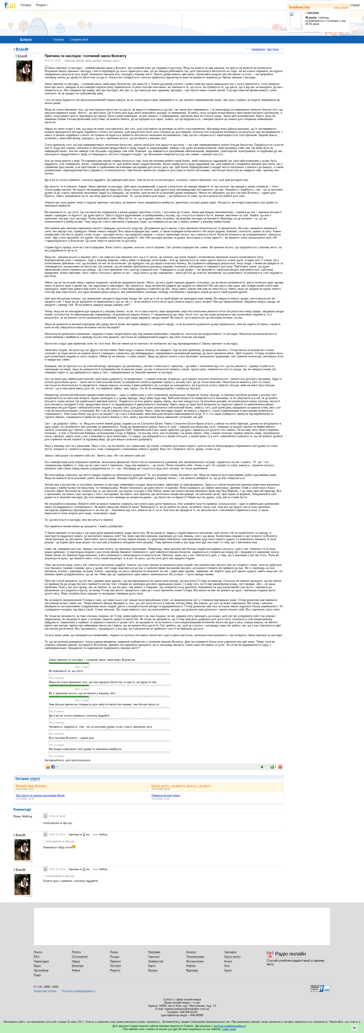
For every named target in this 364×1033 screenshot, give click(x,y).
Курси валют (232, 956)
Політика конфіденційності (78, 991)
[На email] (48, 767)
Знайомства (299, 7)
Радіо (37, 975)
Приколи (115, 961)
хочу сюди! (341, 7)
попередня (258, 49)
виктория (313, 12)
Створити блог (79, 39)
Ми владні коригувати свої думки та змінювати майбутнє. (86, 749)
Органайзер (41, 970)
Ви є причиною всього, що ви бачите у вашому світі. (82, 693)
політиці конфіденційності (229, 1026)
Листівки (115, 965)
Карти (151, 965)
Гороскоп (153, 956)
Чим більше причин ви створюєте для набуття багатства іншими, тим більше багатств (104, 704)
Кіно (227, 965)
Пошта (38, 952)
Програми (154, 952)
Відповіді (192, 970)
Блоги (228, 961)
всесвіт (80, 60)
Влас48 (22, 49)
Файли (76, 970)
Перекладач (41, 961)
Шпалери (77, 965)
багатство (69, 60)
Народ (76, 961)
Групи (228, 970)
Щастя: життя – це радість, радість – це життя (181, 785)
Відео (37, 965)
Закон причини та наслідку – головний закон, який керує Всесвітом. (92, 659)
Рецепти (115, 970)
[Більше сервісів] (57, 767)
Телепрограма (195, 956)
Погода (114, 956)
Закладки (230, 952)
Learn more (229, 1029)
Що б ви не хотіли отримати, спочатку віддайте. (79, 715)
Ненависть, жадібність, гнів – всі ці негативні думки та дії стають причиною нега (100, 726)
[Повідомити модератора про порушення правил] (280, 767)
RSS (36, 956)
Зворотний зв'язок (45, 991)
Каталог (191, 952)
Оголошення (80, 956)
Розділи (41, 5)
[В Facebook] (53, 767)
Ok (354, 1027)
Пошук (114, 952)
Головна (26, 5)
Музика (152, 970)
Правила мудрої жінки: (166, 795)
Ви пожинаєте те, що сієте (66, 671)
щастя (116, 60)
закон (88, 60)
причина (107, 60)
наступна (272, 49)
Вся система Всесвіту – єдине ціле (71, 737)
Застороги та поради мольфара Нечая (40, 795)
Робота (76, 952)
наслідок (96, 60)
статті (35, 779)
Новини (190, 965)
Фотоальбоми (194, 961)
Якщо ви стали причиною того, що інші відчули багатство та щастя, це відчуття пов (102, 682)
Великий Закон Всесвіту (31, 785)
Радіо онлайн (290, 954)
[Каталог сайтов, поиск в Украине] (320, 987)
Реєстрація (353, 5)
